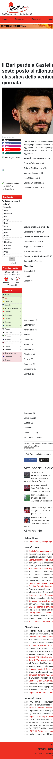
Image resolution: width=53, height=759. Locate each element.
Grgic (6, 226)
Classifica (7, 290)
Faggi (6, 252)
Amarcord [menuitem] (36, 19)
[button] (12, 259)
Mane (6, 210)
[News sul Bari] (18, 7)
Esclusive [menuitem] (19, 19)
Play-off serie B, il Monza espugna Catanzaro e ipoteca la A (42, 511)
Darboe (6, 223)
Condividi (31, 460)
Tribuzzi (7, 239)
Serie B (33, 444)
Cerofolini (7, 207)
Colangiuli (7, 248)
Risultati (12, 263)
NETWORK (42, 749)
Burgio (6, 220)
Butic (6, 232)
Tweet (45, 460)
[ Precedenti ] (12, 285)
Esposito (7, 245)
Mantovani (8, 213)
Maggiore (7, 229)
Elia (5, 217)
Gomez (6, 236)
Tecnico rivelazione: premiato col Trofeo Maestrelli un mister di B (41, 498)
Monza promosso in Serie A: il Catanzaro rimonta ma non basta (40, 488)
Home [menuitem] (5, 19)
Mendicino (8, 242)
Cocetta (7, 255)
